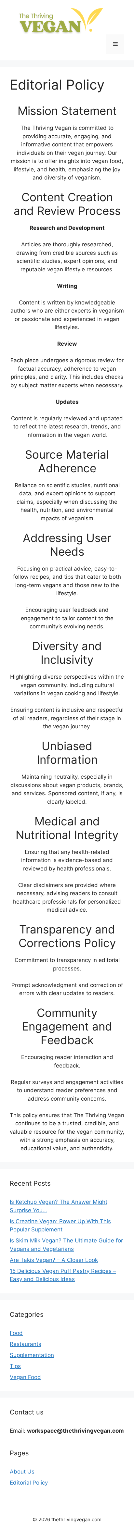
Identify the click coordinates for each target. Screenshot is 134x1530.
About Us (22, 1471)
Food (16, 1333)
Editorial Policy (29, 1482)
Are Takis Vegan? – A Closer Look (54, 1260)
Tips (15, 1366)
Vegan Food (25, 1377)
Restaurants (25, 1344)
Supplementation (32, 1355)
